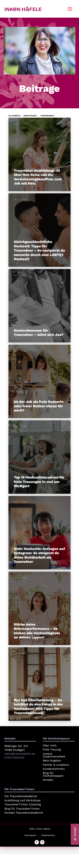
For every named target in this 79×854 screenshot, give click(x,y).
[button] (69, 8)
